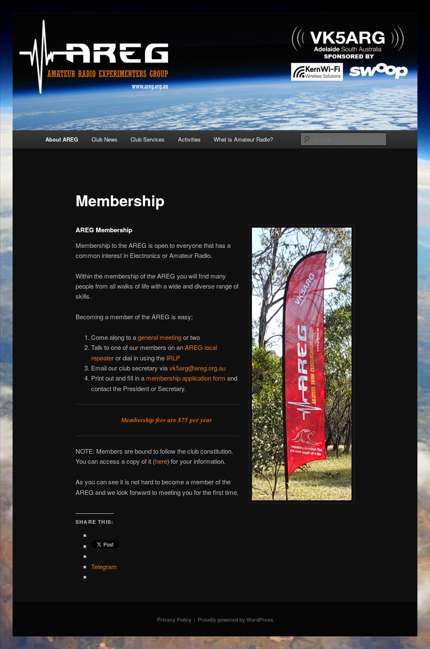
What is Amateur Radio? (243, 139)
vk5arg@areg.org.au (197, 367)
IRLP (173, 357)
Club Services (148, 139)
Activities (189, 139)
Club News (105, 139)
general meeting (159, 337)
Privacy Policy (174, 619)
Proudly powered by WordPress (235, 619)
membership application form (185, 377)
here (161, 461)
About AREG (61, 139)
